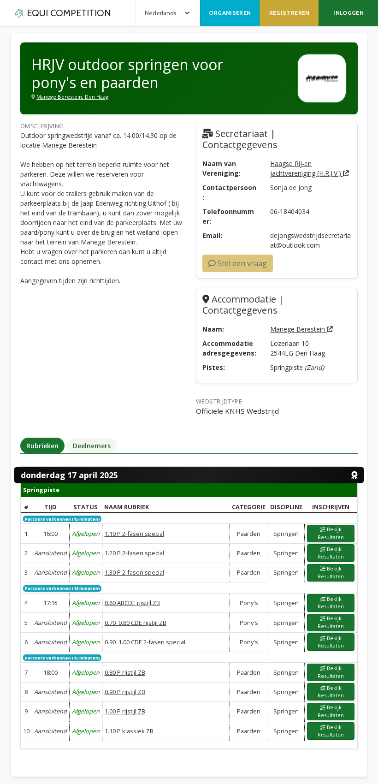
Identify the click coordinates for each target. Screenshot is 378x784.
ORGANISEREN (230, 12)
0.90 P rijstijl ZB (125, 692)
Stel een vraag (241, 263)
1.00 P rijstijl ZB (125, 711)
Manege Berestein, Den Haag (72, 96)
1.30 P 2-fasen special (134, 572)
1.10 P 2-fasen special (134, 533)
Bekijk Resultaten (331, 533)
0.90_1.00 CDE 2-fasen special (145, 642)
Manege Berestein (298, 329)
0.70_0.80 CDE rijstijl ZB (135, 622)
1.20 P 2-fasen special (134, 553)
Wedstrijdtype (219, 401)
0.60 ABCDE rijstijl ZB (132, 603)
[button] (331, 533)
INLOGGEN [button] (348, 12)
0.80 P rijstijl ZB (125, 672)
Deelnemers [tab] (92, 445)
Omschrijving (42, 126)
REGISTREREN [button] (289, 12)
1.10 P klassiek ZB (129, 731)
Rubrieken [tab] (42, 445)
